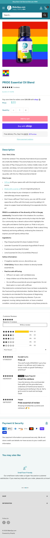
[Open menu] (3, 8)
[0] (45, 8)
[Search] (45, 15)
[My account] (41, 8)
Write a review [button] (25, 325)
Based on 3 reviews (10, 322)
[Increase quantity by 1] (25, 110)
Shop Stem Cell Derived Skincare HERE (25, 2)
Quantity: (6, 110)
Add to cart (25, 119)
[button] (7, 87)
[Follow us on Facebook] (4, 522)
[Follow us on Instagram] (8, 522)
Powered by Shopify (8, 533)
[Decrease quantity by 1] (13, 110)
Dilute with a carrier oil (12, 189)
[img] (8, 357)
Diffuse (7, 182)
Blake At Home (8, 92)
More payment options (25, 139)
